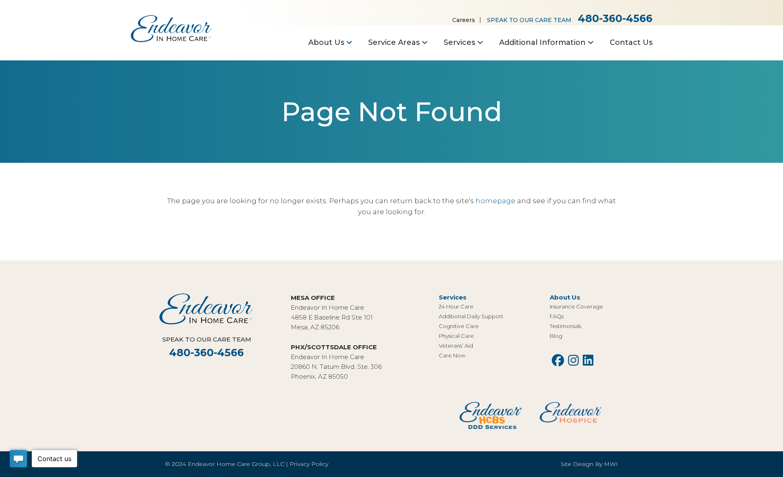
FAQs (557, 316)
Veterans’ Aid (456, 345)
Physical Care (456, 336)
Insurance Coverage (576, 306)
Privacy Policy (309, 464)
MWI (611, 464)
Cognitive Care (459, 326)
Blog (556, 336)
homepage (495, 201)
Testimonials (565, 326)
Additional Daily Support (471, 316)
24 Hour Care (456, 306)
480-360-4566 (615, 18)
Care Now (452, 355)
